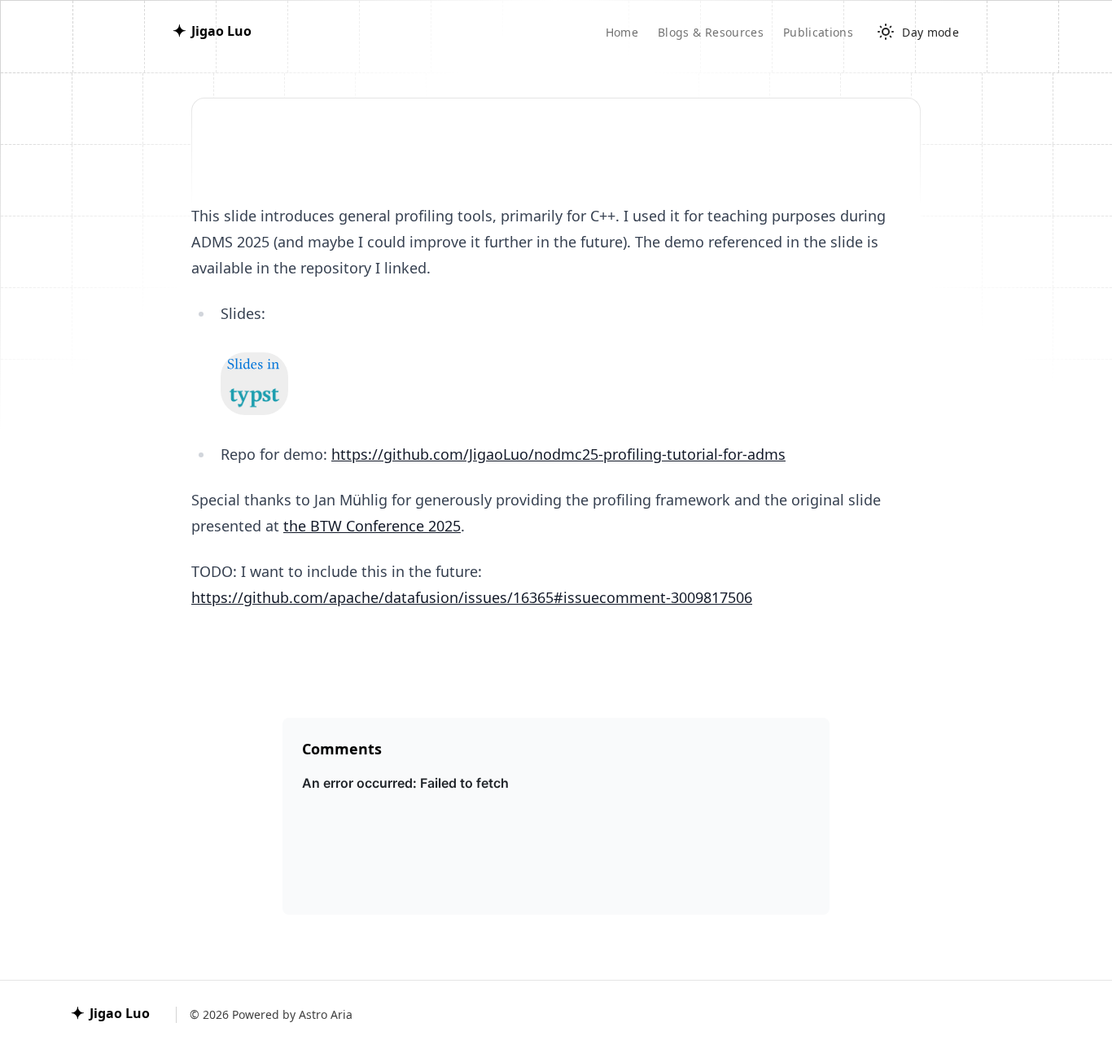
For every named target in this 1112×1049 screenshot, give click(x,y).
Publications (818, 32)
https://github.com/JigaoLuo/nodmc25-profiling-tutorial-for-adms (558, 454)
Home (622, 32)
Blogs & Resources (711, 32)
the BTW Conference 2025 (372, 525)
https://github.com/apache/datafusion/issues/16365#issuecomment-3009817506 (471, 597)
